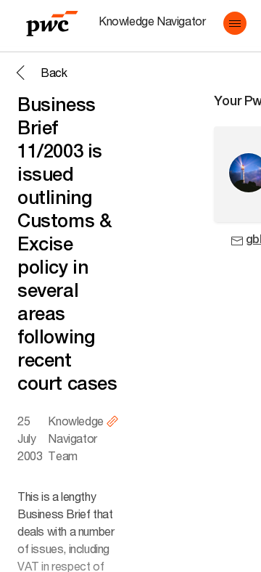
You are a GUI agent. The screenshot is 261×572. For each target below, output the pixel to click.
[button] (234, 23)
